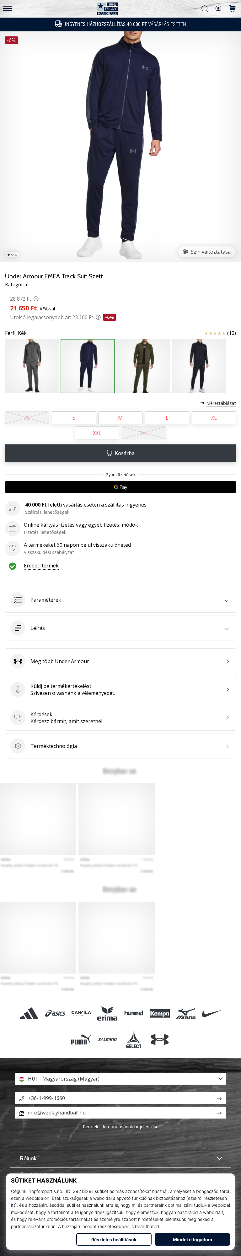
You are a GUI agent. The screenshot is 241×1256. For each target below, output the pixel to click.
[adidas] (29, 1013)
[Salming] (107, 1040)
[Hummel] (133, 1013)
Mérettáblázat (221, 403)
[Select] (133, 1040)
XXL (97, 433)
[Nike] (212, 1013)
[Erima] (107, 1013)
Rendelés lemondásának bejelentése (120, 1127)
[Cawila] (81, 1013)
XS (27, 417)
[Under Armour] (160, 1040)
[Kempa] (160, 1013)
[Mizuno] (186, 1013)
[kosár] (232, 9)
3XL (144, 433)
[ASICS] (55, 1013)
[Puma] (81, 1040)
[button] (120, 599)
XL (214, 417)
